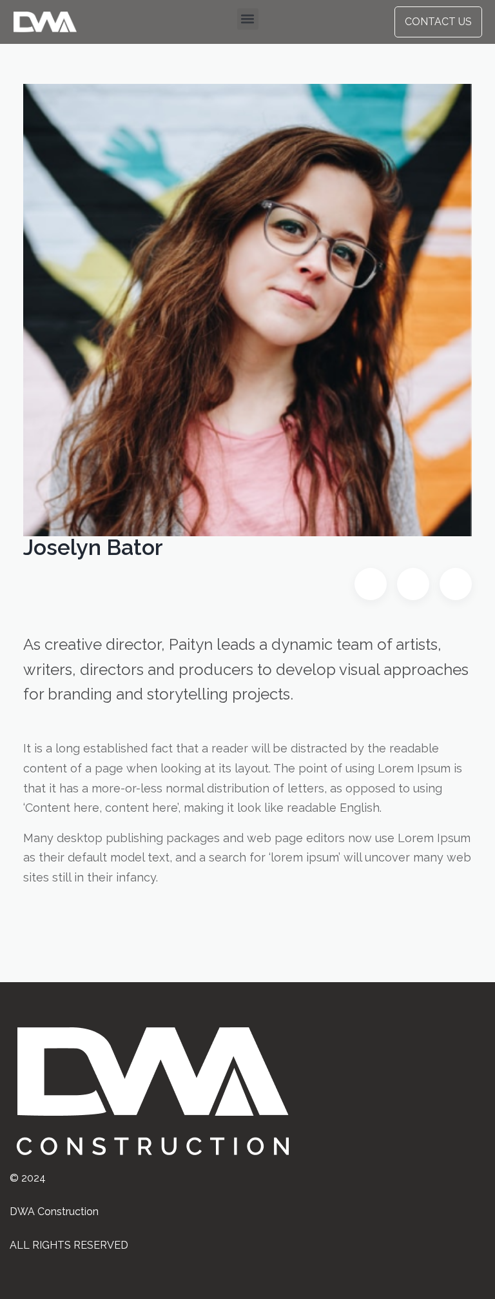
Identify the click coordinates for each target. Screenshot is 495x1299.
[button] (247, 19)
